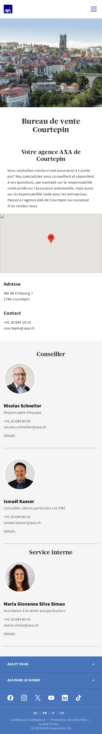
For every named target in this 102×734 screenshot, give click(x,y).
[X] (37, 697)
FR (45, 713)
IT (54, 713)
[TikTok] (78, 697)
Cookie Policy (49, 724)
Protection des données (69, 719)
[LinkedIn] (65, 697)
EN (62, 713)
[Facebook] (10, 697)
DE (36, 713)
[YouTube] (51, 697)
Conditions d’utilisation (27, 719)
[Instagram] (24, 697)
